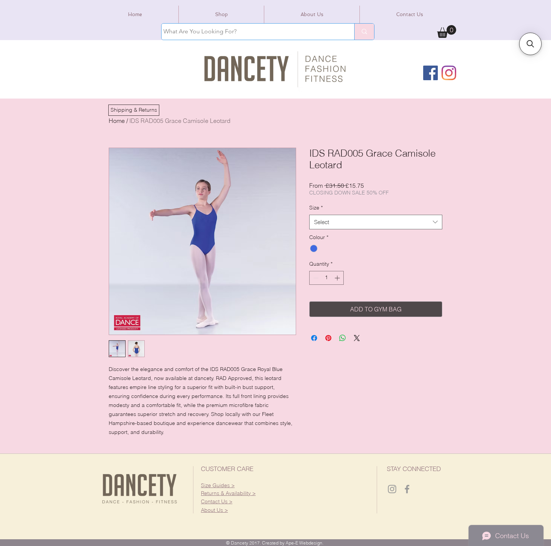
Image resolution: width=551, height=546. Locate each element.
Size (316, 207)
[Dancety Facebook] (407, 489)
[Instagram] (449, 73)
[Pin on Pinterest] (328, 338)
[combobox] (375, 222)
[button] (133, 110)
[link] (446, 31)
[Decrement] (315, 277)
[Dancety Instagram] (392, 489)
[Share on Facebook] (314, 338)
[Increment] (338, 277)
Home (117, 120)
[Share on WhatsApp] (342, 338)
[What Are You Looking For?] (364, 32)
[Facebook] (430, 73)
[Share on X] (356, 338)
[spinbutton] (326, 277)
